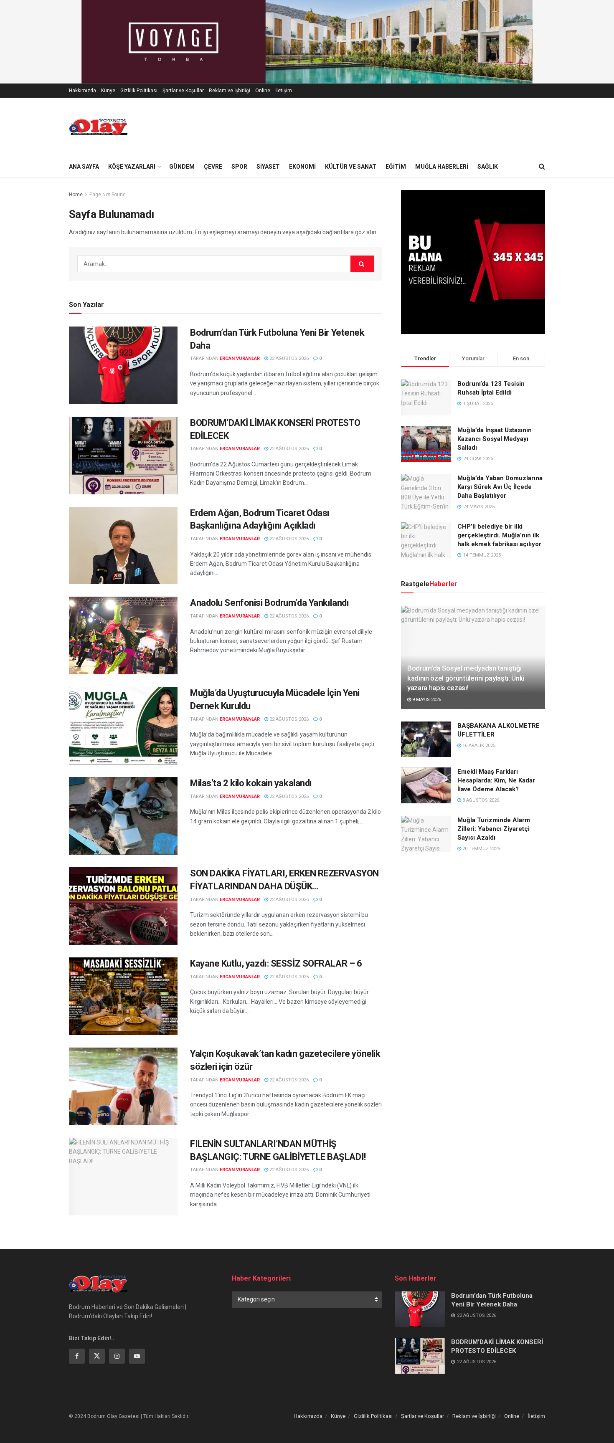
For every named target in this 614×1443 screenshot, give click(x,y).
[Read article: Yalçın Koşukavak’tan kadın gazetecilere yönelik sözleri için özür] (123, 1086)
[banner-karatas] (307, 41)
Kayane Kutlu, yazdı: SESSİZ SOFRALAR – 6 (276, 963)
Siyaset (268, 166)
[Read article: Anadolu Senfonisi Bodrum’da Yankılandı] (123, 635)
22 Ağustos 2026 (288, 358)
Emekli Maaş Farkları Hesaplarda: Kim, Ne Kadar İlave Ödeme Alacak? (496, 780)
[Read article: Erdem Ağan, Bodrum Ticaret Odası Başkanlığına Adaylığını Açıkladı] (123, 546)
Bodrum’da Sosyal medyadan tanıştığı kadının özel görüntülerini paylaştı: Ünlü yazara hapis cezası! (466, 678)
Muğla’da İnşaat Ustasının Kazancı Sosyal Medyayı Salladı (494, 438)
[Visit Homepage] (98, 127)
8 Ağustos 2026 (480, 800)
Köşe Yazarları (131, 166)
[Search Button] (542, 166)
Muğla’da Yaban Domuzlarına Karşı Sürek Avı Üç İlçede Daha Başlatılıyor (500, 486)
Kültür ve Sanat (350, 166)
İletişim (283, 91)
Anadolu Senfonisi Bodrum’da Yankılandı (269, 602)
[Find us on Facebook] (77, 1356)
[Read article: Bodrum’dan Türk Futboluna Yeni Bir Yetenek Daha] (123, 365)
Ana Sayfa (84, 166)
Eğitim (396, 166)
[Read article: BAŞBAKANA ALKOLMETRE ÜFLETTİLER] (426, 739)
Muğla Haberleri (441, 166)
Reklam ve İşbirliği (229, 91)
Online (262, 91)
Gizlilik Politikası (138, 91)
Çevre (213, 166)
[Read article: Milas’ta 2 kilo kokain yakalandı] (123, 816)
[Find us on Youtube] (137, 1356)
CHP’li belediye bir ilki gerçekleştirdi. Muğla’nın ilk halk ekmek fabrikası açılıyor (499, 535)
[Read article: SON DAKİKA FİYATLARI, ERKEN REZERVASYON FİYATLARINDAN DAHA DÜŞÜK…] (123, 906)
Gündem (182, 166)
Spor (239, 166)
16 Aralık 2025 (478, 745)
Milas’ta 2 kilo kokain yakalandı (251, 783)
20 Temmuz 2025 (480, 848)
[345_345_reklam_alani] (473, 261)
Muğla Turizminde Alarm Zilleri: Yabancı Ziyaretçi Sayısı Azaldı (493, 828)
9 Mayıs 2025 (426, 699)
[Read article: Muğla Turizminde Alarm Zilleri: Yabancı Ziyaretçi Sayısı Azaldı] (426, 834)
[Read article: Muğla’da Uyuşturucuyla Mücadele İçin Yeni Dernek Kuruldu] (123, 726)
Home (76, 194)
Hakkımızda (82, 91)
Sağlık (487, 166)
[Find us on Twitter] (97, 1356)
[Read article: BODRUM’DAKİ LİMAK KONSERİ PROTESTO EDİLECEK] (123, 455)
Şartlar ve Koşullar (183, 91)
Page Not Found (107, 194)
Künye (108, 91)
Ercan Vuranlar (240, 358)
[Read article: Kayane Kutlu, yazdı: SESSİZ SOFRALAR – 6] (123, 996)
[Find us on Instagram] (117, 1356)
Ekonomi (302, 166)
